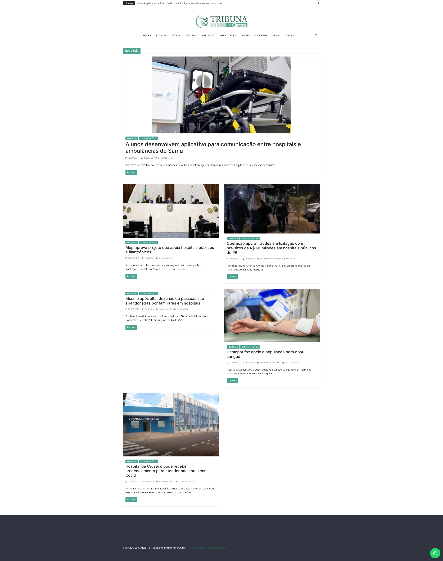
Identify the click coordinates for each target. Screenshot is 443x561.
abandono (164, 309)
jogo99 (198, 538)
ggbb (216, 541)
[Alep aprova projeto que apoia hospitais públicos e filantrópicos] (171, 210)
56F (147, 538)
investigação (276, 258)
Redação (148, 158)
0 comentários (267, 362)
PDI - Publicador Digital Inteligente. (206, 547)
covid (181, 481)
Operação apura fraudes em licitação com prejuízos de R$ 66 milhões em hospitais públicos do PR (271, 248)
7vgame (207, 538)
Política (191, 35)
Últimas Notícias (149, 138)
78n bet (306, 538)
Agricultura (228, 35)
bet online (259, 538)
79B (152, 538)
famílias (174, 309)
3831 (157, 538)
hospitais (162, 158)
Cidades (146, 35)
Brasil (277, 35)
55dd (220, 538)
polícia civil (289, 258)
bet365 (268, 538)
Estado (176, 35)
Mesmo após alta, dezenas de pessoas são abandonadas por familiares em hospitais (164, 300)
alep (161, 258)
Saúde (245, 35)
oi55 (281, 538)
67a (275, 538)
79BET (172, 538)
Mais (289, 35)
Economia (261, 35)
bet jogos (237, 538)
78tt (191, 538)
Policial (161, 35)
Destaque (132, 138)
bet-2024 (248, 538)
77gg (214, 538)
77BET (165, 538)
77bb (314, 538)
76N (186, 538)
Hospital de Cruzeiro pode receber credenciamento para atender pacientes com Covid (166, 471)
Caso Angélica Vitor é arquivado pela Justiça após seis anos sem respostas (179, 3)
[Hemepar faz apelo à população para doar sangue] (272, 315)
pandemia (295, 362)
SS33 (141, 538)
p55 (286, 538)
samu (171, 158)
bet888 (228, 538)
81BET (180, 538)
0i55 (299, 538)
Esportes (208, 35)
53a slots (224, 541)
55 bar (293, 538)
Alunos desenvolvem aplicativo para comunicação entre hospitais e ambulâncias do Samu (213, 147)
